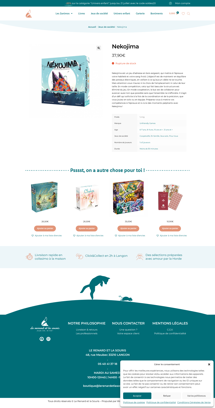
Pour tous (173, 136)
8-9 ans (150, 130)
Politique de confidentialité (161, 402)
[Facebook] (42, 339)
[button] (209, 364)
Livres (81, 13)
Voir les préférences (196, 395)
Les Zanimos (63, 13)
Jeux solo (164, 136)
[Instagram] (48, 339)
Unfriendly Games (147, 123)
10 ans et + (158, 130)
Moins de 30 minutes (149, 149)
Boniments (156, 13)
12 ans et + (168, 130)
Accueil (92, 27)
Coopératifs (145, 136)
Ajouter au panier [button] (45, 228)
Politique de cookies (134, 402)
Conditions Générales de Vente (194, 402)
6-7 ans (143, 130)
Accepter (137, 395)
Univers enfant (122, 13)
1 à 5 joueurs (145, 142)
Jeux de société (99, 13)
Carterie (140, 13)
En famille (155, 136)
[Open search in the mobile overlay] (188, 13)
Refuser (167, 395)
